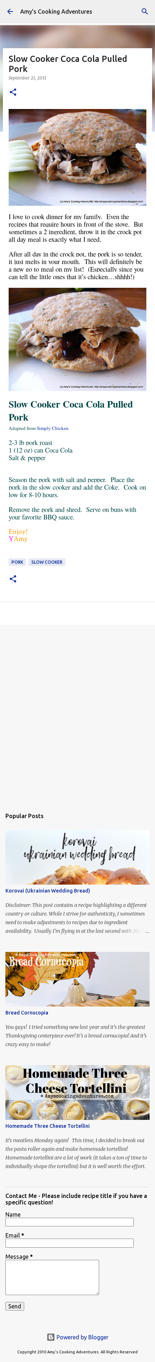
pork (17, 562)
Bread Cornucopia (26, 1013)
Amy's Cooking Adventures (56, 11)
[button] (13, 92)
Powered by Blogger (81, 1337)
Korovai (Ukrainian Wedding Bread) (47, 891)
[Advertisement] (77, 713)
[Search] (145, 11)
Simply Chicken (52, 428)
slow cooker (46, 562)
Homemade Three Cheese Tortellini (47, 1126)
